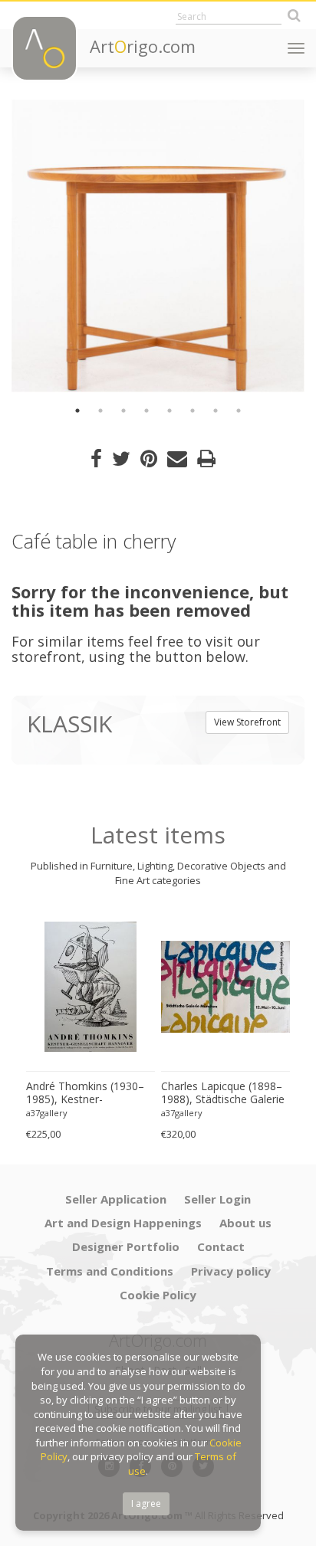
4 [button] (146, 410)
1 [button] (77, 410)
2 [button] (100, 410)
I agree (146, 1503)
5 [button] (169, 410)
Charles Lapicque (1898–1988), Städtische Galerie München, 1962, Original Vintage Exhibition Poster (223, 1093)
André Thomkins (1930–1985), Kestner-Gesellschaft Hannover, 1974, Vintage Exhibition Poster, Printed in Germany (85, 1093)
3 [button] (123, 410)
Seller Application (115, 1199)
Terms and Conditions (109, 1271)
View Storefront (247, 722)
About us (245, 1222)
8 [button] (238, 410)
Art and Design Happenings (123, 1222)
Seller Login (217, 1199)
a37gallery (46, 1113)
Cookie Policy (158, 1294)
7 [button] (215, 410)
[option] (158, 246)
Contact (221, 1246)
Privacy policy (231, 1271)
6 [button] (192, 410)
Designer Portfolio (125, 1246)
